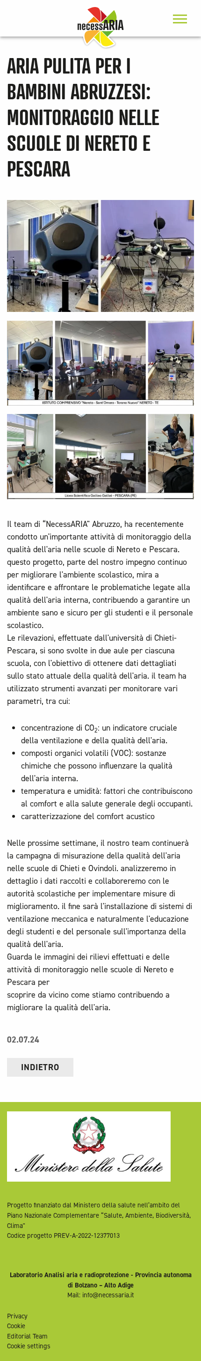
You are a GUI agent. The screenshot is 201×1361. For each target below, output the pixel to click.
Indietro (40, 1067)
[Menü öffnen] (180, 19)
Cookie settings (28, 1346)
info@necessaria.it (108, 1295)
